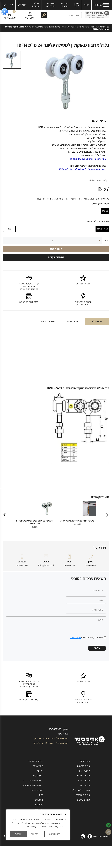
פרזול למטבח (84, 785)
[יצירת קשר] (12, 5)
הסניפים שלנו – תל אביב (32, 785)
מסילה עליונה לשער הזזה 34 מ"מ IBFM (88, 158)
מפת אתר (39, 804)
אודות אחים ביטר (35, 761)
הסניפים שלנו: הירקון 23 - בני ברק (51, 738)
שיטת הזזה (104, 221)
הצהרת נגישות (37, 790)
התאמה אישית (54, 834)
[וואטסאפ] (83, 836)
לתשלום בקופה (56, 257)
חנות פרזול (85, 761)
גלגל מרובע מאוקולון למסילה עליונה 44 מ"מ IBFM (82, 169)
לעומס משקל (103, 203)
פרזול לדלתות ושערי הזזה (71, 26)
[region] (38, 824)
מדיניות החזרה (48, 321)
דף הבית (39, 770)
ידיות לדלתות (84, 770)
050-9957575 (22, 565)
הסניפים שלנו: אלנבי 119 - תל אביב (50, 743)
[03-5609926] (4, 5)
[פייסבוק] (90, 836)
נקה (9, 228)
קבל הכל (18, 834)
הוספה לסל (56, 249)
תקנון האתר (75, 637)
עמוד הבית (105, 26)
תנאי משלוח (72, 321)
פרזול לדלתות (88, 26)
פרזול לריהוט (84, 780)
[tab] (97, 321)
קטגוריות (98, 4)
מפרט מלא (97, 321)
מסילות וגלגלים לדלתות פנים (50, 198)
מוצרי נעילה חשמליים (80, 790)
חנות (97, 26)
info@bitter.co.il (46, 565)
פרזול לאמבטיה (83, 794)
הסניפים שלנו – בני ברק (33, 780)
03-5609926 (90, 565)
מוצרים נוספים (83, 799)
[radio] (105, 211)
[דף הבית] (97, 15)
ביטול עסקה (38, 766)
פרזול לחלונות (83, 775)
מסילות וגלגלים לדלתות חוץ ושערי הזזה (45, 26)
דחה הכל (34, 834)
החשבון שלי (38, 775)
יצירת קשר (63, 733)
